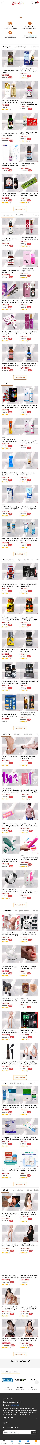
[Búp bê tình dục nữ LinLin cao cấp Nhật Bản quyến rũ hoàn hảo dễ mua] (11, 1296)
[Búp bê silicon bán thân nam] (11, 746)
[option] (20, 12)
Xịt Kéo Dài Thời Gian (25, 560)
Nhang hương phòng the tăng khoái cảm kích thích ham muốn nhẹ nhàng (10, 302)
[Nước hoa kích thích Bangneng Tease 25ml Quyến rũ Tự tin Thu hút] (29, 258)
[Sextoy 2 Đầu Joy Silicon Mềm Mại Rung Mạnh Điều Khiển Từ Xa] (29, 1051)
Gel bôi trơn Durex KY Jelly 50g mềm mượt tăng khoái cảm (10, 509)
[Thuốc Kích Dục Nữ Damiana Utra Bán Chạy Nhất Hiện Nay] (29, 90)
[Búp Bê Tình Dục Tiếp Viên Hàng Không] (11, 1202)
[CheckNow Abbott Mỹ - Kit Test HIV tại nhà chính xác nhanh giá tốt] (11, 1095)
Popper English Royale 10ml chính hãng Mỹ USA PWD (10, 586)
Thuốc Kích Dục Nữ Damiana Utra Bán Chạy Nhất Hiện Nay (28, 104)
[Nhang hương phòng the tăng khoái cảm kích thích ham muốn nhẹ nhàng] (11, 290)
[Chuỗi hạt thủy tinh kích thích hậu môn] (11, 954)
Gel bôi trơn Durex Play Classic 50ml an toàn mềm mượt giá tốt (10, 475)
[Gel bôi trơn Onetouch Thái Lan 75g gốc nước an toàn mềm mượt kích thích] (11, 528)
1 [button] (19, 17)
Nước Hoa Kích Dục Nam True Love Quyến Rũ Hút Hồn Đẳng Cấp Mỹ (28, 365)
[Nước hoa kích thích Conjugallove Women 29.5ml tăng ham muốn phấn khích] (29, 290)
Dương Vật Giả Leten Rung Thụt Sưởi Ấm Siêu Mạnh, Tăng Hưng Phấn (29, 859)
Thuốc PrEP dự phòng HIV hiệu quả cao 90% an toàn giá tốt (29, 1107)
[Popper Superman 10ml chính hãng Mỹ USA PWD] (11, 605)
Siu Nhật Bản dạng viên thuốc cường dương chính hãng (10, 716)
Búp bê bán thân (17, 1190)
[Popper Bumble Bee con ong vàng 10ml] (11, 639)
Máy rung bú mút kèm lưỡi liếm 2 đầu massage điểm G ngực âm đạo (28, 792)
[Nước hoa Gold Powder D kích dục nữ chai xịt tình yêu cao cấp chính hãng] (11, 90)
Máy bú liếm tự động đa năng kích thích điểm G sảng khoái (9, 861)
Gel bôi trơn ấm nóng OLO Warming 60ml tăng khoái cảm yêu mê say (29, 443)
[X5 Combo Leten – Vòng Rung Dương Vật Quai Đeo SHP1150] (11, 811)
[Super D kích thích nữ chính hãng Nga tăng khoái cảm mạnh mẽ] (11, 183)
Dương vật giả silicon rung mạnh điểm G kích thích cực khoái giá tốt (29, 893)
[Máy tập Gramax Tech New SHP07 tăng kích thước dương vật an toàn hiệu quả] (11, 1051)
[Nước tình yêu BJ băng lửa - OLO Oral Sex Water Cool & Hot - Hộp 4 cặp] (11, 395)
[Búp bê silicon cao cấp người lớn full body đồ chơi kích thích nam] (11, 1020)
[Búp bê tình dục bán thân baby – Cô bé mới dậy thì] (29, 1202)
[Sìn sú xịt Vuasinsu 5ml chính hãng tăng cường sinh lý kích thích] (29, 702)
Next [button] (37, 1382)
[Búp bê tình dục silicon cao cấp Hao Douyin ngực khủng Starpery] (11, 1328)
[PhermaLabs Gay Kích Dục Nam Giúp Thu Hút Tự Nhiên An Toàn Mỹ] (11, 258)
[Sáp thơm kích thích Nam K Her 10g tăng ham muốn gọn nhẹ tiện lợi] (11, 321)
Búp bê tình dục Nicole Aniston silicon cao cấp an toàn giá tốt (28, 1246)
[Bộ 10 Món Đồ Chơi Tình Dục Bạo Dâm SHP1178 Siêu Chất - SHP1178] (29, 922)
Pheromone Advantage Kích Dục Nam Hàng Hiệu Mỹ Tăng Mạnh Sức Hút (10, 365)
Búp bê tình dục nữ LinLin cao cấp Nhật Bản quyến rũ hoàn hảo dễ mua (11, 1309)
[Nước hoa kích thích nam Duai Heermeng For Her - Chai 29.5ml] (29, 226)
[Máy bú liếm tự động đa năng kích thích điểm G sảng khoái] (11, 845)
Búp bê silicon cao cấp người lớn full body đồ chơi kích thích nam (10, 1032)
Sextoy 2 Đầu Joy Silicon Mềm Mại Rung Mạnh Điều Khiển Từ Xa (29, 1064)
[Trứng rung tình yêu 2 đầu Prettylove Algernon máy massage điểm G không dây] (11, 777)
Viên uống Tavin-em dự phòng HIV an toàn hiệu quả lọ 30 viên (28, 1170)
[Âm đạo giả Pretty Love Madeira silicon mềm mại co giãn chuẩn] (29, 987)
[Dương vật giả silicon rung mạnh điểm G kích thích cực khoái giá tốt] (29, 879)
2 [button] (21, 17)
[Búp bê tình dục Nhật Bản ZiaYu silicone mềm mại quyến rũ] (29, 1328)
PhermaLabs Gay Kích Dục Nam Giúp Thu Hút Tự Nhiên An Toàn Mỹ (10, 272)
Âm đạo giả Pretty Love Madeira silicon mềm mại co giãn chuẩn (28, 1002)
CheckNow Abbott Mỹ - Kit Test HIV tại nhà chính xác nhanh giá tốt (10, 1107)
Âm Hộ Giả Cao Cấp (22, 911)
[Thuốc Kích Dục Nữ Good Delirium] (11, 58)
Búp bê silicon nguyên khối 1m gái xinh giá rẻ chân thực (29, 1277)
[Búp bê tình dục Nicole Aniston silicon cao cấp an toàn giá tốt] (29, 1233)
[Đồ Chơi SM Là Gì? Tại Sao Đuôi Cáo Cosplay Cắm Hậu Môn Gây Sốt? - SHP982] (11, 987)
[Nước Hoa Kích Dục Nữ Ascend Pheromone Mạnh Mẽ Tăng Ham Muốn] (11, 153)
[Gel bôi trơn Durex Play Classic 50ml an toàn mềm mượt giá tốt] (11, 460)
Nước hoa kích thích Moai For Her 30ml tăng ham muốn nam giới (28, 334)
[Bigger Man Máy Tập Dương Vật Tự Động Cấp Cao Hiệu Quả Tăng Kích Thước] (29, 1020)
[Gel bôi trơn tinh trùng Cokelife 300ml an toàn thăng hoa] (29, 460)
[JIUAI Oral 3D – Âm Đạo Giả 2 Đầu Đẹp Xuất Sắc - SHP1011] (29, 954)
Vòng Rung (28, 734)
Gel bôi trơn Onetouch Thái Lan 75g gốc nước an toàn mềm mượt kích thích (10, 540)
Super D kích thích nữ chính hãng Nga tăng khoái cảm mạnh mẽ (11, 195)
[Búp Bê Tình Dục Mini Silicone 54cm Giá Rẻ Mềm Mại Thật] (11, 1265)
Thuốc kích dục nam (22, 215)
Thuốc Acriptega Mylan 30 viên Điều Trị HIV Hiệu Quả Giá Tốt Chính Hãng (10, 1170)
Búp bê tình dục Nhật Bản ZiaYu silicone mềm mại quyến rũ (28, 1340)
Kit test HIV (31, 1083)
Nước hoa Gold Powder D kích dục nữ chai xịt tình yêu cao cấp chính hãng (10, 102)
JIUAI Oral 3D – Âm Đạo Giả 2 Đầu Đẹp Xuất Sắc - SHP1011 (28, 968)
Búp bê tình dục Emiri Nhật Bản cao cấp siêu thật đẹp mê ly (29, 1309)
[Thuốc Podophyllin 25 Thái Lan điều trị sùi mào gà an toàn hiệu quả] (11, 1126)
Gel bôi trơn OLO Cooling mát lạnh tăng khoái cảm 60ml (28, 407)
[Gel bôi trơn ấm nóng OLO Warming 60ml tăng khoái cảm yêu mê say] (29, 426)
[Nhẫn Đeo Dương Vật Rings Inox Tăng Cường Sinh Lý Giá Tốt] (11, 879)
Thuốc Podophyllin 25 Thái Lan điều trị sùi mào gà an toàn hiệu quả (10, 1139)
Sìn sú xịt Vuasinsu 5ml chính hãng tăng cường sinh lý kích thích (28, 714)
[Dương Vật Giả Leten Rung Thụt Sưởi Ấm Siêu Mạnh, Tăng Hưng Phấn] (29, 845)
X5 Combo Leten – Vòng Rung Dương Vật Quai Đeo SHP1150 (10, 826)
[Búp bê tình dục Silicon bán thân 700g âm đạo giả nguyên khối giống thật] (11, 922)
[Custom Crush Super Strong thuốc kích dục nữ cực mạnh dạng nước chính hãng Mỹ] (29, 58)
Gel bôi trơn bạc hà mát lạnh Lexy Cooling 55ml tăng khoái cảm (28, 509)
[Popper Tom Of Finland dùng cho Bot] (29, 639)
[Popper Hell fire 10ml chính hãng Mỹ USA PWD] (29, 605)
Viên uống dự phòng (17, 1083)
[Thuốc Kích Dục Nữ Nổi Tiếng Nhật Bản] (11, 121)
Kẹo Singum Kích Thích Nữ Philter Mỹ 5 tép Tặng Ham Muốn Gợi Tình (29, 195)
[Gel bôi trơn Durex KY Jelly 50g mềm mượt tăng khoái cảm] (11, 494)
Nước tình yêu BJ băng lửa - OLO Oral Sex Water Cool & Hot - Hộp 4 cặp (11, 407)
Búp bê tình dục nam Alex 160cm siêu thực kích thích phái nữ (28, 826)
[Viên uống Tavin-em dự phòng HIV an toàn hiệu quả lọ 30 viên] (29, 1158)
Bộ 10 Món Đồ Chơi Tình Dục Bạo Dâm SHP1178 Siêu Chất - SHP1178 (28, 935)
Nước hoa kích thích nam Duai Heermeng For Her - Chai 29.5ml (28, 239)
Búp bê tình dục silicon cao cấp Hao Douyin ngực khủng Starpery (10, 1340)
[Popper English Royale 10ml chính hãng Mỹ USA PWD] (11, 571)
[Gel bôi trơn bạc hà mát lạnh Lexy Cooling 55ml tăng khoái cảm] (29, 494)
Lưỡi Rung (16, 734)
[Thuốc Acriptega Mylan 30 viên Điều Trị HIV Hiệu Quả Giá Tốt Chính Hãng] (11, 1158)
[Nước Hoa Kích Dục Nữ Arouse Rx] (29, 153)
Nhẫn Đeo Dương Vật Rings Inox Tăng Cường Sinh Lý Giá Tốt (9, 891)
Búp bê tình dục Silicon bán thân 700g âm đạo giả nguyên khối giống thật (10, 935)
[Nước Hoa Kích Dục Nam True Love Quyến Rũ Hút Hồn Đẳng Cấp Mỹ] (29, 353)
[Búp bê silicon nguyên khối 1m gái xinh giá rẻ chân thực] (29, 1265)
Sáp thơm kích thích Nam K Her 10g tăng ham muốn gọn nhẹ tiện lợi (10, 334)
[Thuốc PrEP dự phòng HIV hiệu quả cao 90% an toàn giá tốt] (29, 1095)
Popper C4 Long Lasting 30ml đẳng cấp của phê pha (9, 683)
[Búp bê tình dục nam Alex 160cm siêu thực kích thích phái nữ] (29, 811)
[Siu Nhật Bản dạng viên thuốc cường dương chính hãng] (11, 702)
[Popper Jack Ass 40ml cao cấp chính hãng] (29, 571)
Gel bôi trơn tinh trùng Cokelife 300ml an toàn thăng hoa (27, 475)
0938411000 (32, 36)
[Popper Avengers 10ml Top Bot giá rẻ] (29, 670)
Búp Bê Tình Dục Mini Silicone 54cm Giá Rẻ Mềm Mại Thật (10, 1277)
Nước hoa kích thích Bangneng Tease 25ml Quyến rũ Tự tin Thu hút (28, 270)
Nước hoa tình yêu (20, 47)
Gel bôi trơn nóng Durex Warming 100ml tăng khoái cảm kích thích (9, 441)
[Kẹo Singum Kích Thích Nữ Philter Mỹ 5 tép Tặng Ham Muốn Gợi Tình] (29, 183)
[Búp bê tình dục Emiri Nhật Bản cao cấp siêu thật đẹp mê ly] (29, 1296)
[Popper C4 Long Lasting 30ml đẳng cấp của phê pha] (11, 670)
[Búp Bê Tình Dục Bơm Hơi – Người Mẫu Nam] (29, 746)
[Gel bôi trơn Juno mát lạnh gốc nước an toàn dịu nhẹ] (29, 528)
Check (34, 1432)
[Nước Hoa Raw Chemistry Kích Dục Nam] (11, 226)
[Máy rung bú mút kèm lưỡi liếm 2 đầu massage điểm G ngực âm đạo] (29, 777)
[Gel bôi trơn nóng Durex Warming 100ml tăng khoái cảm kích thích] (11, 426)
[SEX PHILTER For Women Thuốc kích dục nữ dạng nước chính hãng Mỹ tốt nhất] (29, 121)
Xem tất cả (19, 209)
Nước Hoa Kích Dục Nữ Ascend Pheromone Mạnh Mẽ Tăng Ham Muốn (10, 165)
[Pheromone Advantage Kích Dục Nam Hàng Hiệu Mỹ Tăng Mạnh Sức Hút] (11, 353)
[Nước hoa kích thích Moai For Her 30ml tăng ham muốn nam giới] (29, 321)
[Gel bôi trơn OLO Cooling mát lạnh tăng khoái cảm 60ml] (29, 395)
